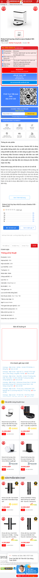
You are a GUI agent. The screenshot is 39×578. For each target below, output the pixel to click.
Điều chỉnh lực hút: (7, 312)
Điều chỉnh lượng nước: (8, 309)
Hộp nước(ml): (5, 263)
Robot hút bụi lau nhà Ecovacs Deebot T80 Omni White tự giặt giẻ (9, 459)
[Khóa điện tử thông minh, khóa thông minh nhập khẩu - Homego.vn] (13, 1)
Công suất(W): (5, 276)
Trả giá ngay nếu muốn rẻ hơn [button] (19, 82)
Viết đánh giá (12, 228)
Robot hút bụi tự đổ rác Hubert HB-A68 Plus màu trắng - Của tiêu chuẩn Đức (9, 423)
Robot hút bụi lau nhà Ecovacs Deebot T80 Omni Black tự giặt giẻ (27, 459)
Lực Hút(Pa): (5, 267)
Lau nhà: (3, 280)
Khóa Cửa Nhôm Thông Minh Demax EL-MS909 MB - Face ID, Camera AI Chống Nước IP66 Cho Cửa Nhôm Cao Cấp (28, 499)
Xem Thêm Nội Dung (20, 197)
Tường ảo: (4, 270)
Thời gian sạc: (5, 289)
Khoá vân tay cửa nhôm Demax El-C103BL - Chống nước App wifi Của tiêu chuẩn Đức (10, 535)
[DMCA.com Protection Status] (6, 568)
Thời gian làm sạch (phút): (9, 305)
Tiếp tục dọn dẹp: (6, 299)
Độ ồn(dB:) (4, 286)
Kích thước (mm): (6, 296)
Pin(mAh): (4, 257)
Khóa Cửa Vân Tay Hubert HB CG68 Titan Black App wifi (10, 499)
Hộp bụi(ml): (5, 260)
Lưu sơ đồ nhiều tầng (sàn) (9, 292)
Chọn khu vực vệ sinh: (8, 318)
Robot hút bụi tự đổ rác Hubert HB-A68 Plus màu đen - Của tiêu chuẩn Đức (29, 423)
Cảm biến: (4, 283)
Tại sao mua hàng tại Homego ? (11, 120)
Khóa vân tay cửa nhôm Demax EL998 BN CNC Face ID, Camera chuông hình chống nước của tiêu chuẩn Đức (29, 535)
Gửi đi (34, 245)
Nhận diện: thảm (6, 273)
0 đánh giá (19, 210)
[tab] (19, 82)
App (2, 302)
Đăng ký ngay (31, 113)
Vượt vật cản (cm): (6, 315)
